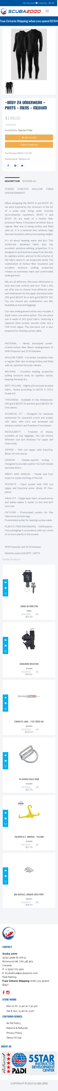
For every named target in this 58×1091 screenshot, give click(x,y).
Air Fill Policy (13, 1023)
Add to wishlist (30, 145)
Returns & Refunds (17, 1028)
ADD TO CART (30, 137)
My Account (28, 3)
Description (12, 181)
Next (53, 63)
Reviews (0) (29, 181)
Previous (5, 63)
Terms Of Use (13, 1037)
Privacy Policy (14, 1032)
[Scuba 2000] (21, 11)
